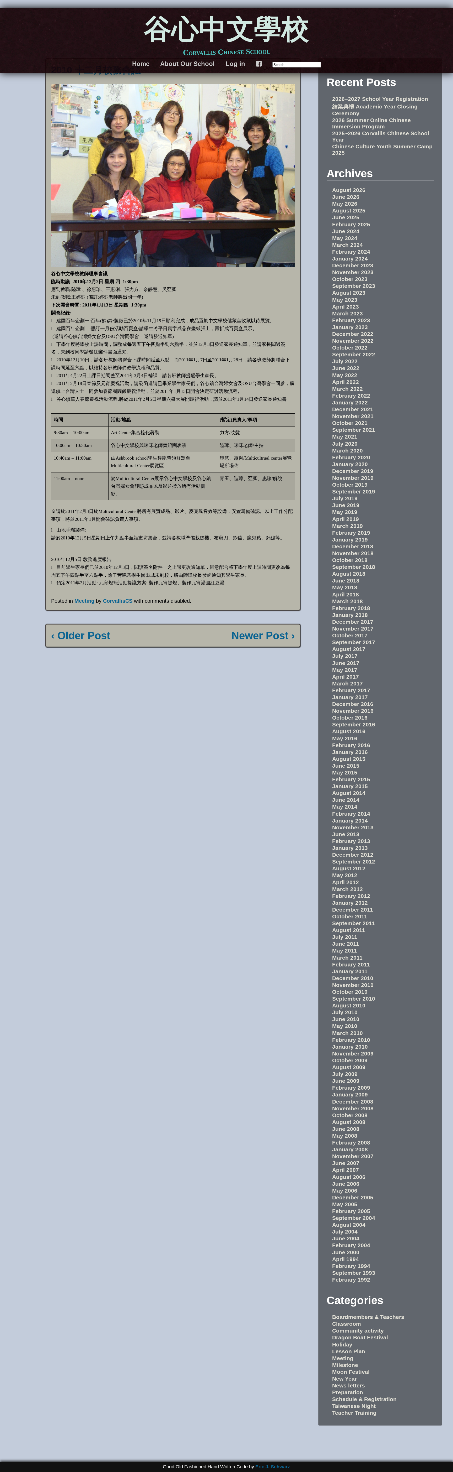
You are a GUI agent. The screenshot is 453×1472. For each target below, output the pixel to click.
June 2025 (345, 217)
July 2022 (345, 361)
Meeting (84, 601)
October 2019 (350, 485)
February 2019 (351, 533)
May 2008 (344, 1136)
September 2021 (353, 430)
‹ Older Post (80, 635)
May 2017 (344, 670)
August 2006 (348, 1177)
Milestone (345, 1365)
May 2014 (344, 807)
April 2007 (345, 1170)
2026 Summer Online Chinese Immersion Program (371, 123)
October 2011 (349, 916)
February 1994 (351, 1266)
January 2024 (350, 259)
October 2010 (350, 992)
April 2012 (345, 882)
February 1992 (351, 1280)
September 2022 (353, 354)
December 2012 (352, 855)
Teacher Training (354, 1413)
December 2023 (352, 265)
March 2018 (347, 601)
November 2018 (353, 553)
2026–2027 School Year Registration (380, 99)
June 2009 (345, 1081)
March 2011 (347, 958)
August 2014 (348, 793)
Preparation (347, 1392)
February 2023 (351, 320)
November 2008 (353, 1108)
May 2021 (344, 437)
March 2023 (347, 313)
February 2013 (351, 841)
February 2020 (351, 457)
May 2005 (344, 1204)
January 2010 (350, 1047)
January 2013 (350, 848)
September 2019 (353, 491)
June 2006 (345, 1184)
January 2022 (350, 402)
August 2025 (348, 210)
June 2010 (345, 1019)
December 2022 (352, 334)
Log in (235, 63)
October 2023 (350, 279)
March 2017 (347, 683)
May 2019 (344, 512)
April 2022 (345, 382)
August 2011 (348, 930)
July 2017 (345, 656)
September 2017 (353, 642)
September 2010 (353, 999)
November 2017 (353, 629)
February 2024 (351, 252)
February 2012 (351, 896)
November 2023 (353, 272)
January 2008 (350, 1149)
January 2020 (350, 464)
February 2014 (351, 814)
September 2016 (353, 724)
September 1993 (353, 1273)
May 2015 (344, 772)
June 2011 (345, 944)
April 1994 (345, 1259)
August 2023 (348, 293)
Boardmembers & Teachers (368, 1317)
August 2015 (348, 759)
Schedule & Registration (364, 1399)
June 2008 (345, 1129)
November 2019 (353, 478)
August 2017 (348, 649)
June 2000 (345, 1252)
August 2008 (348, 1122)
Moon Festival (351, 1372)
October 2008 (350, 1115)
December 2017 (352, 622)
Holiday (342, 1344)
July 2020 (345, 444)
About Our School (187, 63)
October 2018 (350, 560)
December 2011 (352, 910)
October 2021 (350, 423)
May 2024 (344, 238)
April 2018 (345, 594)
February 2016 (351, 745)
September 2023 (353, 286)
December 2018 (352, 546)
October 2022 (350, 348)
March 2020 (347, 451)
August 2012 (348, 868)
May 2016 (344, 738)
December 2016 (352, 704)
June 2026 (345, 197)
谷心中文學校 (226, 31)
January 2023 (350, 327)
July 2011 (344, 937)
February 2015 (351, 779)
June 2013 (345, 834)
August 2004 (348, 1225)
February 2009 (351, 1088)
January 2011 (350, 971)
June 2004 (345, 1238)
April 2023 (345, 307)
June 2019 (345, 505)
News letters (348, 1385)
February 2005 (351, 1211)
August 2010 (348, 1005)
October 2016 (350, 718)
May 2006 (344, 1191)
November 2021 (353, 416)
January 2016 (350, 752)
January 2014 (350, 821)
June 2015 (345, 766)
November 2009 (353, 1053)
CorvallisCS (117, 601)
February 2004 (351, 1245)
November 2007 (353, 1156)
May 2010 (344, 1026)
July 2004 (345, 1232)
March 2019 (347, 526)
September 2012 (353, 862)
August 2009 (348, 1067)
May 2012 (344, 875)
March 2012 (347, 889)
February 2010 (351, 1040)
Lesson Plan (348, 1351)
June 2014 (345, 800)
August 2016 (348, 731)
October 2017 (350, 635)
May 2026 (344, 204)
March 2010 (347, 1033)
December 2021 (352, 409)
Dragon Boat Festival (360, 1337)
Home (140, 63)
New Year (344, 1379)
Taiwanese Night (354, 1406)
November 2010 (353, 985)
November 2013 (353, 827)
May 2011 (344, 951)
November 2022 (353, 341)
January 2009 (350, 1094)
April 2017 (345, 677)
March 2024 (347, 245)
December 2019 (352, 471)
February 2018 (351, 608)
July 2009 (345, 1074)
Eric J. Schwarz (272, 1466)
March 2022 (347, 389)
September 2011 (353, 923)
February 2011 (351, 964)
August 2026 (348, 190)
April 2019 (345, 519)
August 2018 (348, 574)
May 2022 (344, 375)
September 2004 (353, 1218)
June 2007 (345, 1163)
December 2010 (352, 978)
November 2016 (353, 711)
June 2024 (345, 231)
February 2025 (351, 224)
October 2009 (350, 1060)
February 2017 (351, 690)
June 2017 (345, 663)
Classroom (346, 1324)
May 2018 (344, 587)
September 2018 (353, 567)
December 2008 (352, 1102)
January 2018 (350, 615)
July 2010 (345, 1012)
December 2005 (352, 1197)
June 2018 (345, 581)
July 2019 (345, 498)
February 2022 (351, 396)
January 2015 (350, 786)
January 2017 (350, 697)
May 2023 (344, 300)
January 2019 (350, 540)
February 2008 (351, 1143)
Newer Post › (263, 635)
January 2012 (350, 903)
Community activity (358, 1331)
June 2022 (345, 368)
